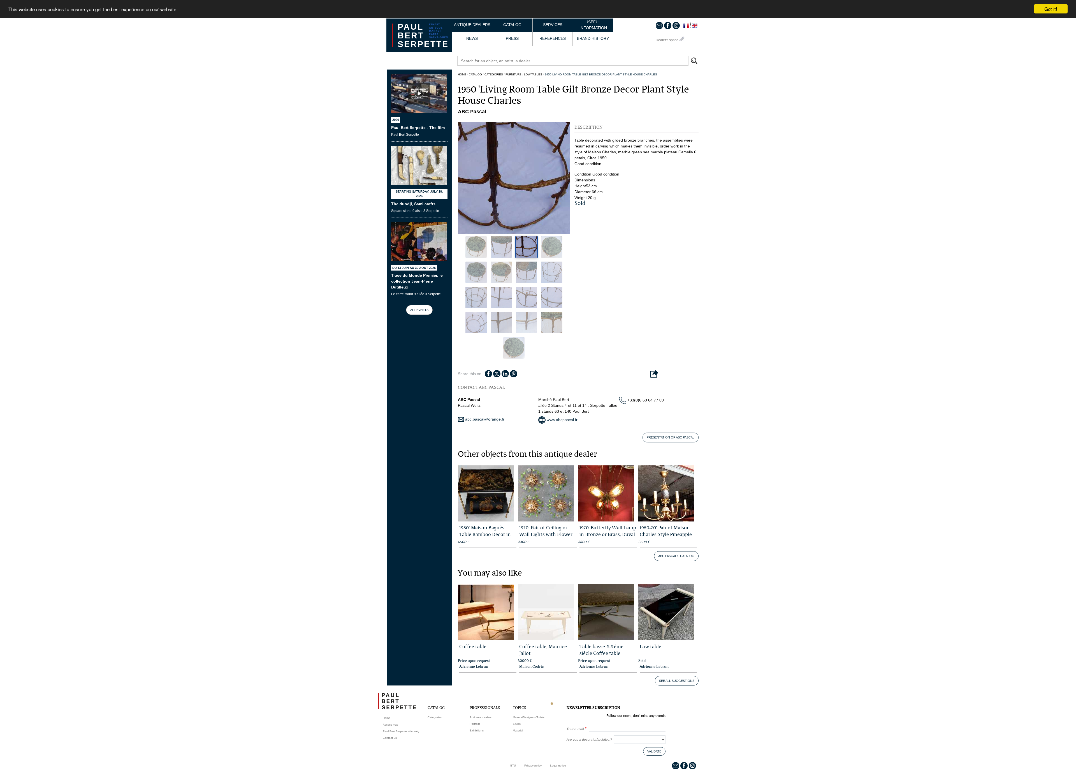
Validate (577, 63)
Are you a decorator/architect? (511, 52)
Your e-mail (496, 41)
